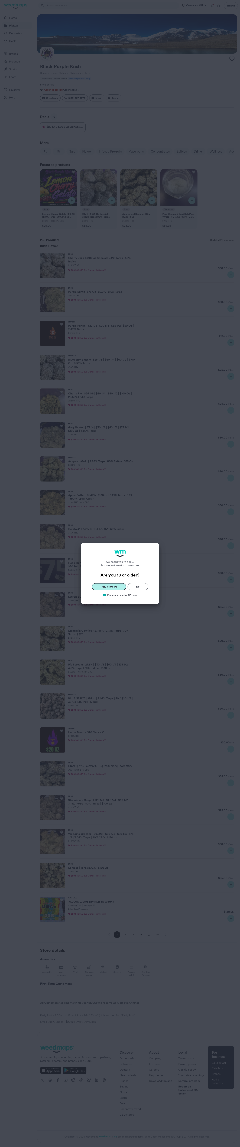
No (138, 586)
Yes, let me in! (109, 586)
